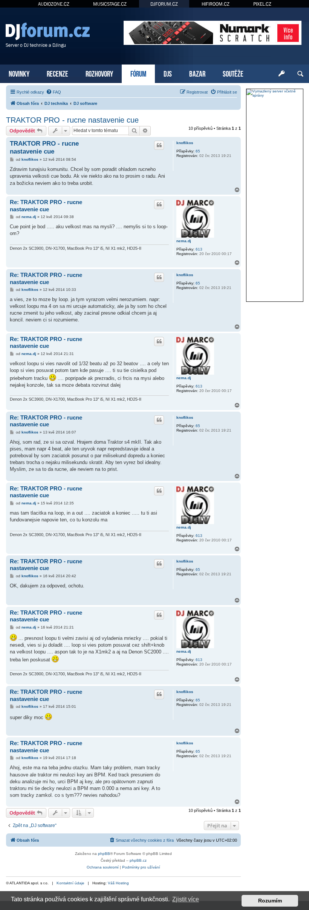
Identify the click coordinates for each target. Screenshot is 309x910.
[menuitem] (53, 92)
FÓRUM (138, 73)
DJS (168, 73)
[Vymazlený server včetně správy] (274, 93)
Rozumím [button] (270, 901)
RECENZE (57, 73)
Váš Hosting (118, 883)
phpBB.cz (138, 860)
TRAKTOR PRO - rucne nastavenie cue (72, 120)
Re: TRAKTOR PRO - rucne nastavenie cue (46, 205)
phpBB (104, 854)
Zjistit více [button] (185, 899)
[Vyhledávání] (300, 74)
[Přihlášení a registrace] (281, 74)
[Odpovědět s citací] (159, 145)
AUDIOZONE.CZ (53, 4)
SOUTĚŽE (233, 73)
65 (198, 151)
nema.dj (183, 241)
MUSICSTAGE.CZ (110, 4)
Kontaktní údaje (70, 883)
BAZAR (197, 73)
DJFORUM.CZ (164, 4)
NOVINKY (19, 73)
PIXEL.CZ (262, 4)
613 (199, 249)
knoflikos (184, 143)
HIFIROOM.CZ (215, 4)
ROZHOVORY (99, 73)
